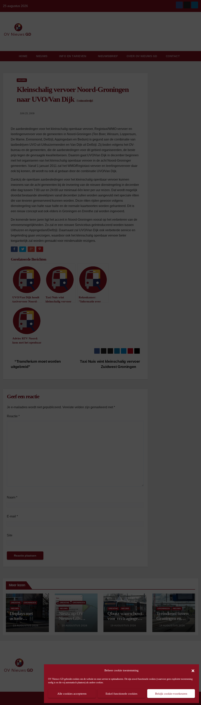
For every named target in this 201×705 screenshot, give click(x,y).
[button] (193, 670)
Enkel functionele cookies (121, 693)
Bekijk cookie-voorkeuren (171, 693)
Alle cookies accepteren (72, 693)
